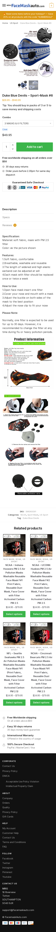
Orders (6, 802)
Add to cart (35, 147)
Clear (5, 129)
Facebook (7, 858)
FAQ (4, 846)
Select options (14, 614)
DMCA (5, 775)
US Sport (14, 23)
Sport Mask (33, 514)
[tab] (28, 209)
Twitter (6, 863)
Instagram (7, 867)
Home (5, 23)
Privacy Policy (9, 771)
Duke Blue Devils (31, 518)
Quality (6, 807)
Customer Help (10, 833)
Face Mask (8, 559)
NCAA (23, 514)
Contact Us (8, 766)
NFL (18, 647)
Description (9, 209)
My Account (9, 828)
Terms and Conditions (14, 842)
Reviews (9, 225)
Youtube (6, 876)
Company (7, 798)
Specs (6, 217)
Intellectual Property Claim (19, 786)
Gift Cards (7, 816)
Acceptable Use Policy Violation (22, 781)
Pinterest (7, 872)
